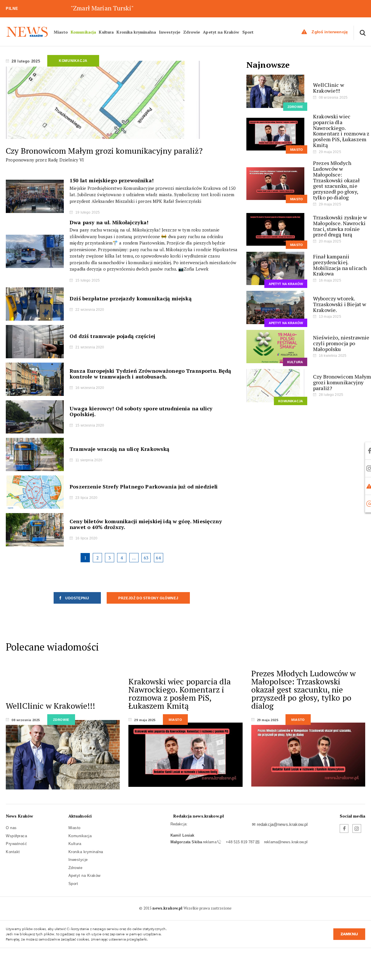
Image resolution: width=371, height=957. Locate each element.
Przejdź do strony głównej (148, 598)
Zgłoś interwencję (330, 31)
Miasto (61, 31)
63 (146, 558)
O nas (11, 828)
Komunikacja (83, 31)
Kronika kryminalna (136, 31)
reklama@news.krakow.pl (286, 842)
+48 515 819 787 (240, 842)
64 (158, 558)
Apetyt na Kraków (221, 31)
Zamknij (349, 934)
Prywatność (16, 844)
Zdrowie (191, 31)
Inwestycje (169, 31)
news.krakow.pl (167, 908)
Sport (248, 31)
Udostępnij (77, 598)
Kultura (106, 31)
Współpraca (16, 836)
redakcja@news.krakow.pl (282, 824)
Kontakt (13, 852)
